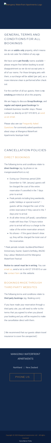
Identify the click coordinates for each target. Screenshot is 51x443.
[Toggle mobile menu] (46, 15)
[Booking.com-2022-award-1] (14, 405)
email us (8, 269)
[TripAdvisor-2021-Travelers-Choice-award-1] (36, 404)
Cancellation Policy (25, 441)
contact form (14, 273)
